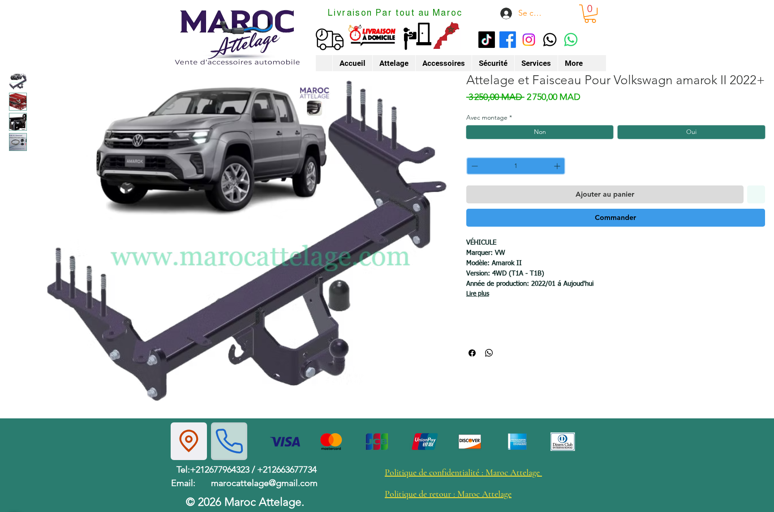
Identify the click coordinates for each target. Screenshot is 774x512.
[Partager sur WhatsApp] (489, 353)
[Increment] (557, 166)
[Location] (189, 441)
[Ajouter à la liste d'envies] (756, 194)
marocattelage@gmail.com (264, 483)
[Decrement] (473, 166)
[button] (590, 13)
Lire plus (477, 294)
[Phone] (229, 441)
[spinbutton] (515, 166)
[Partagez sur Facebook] (472, 353)
